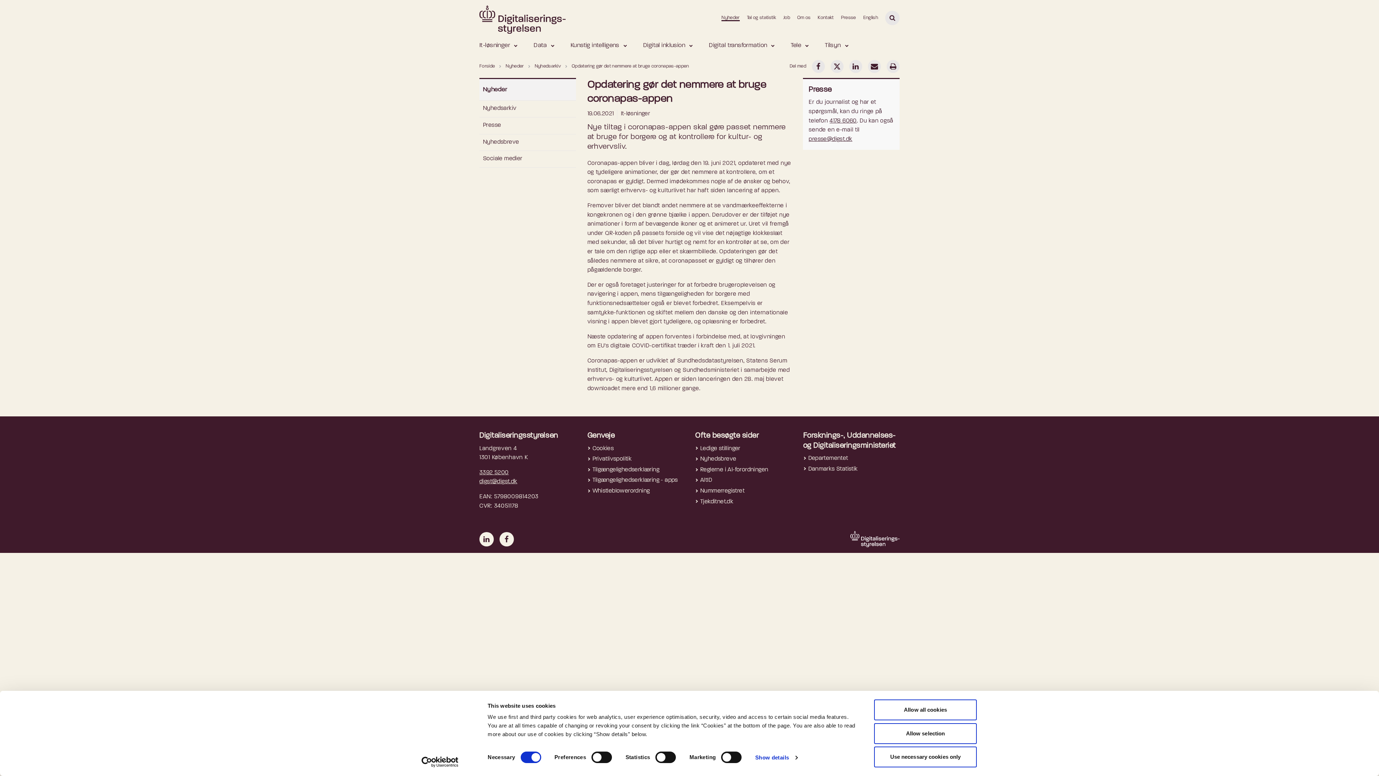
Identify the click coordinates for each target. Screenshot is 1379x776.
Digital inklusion (664, 45)
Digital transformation (738, 45)
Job (786, 17)
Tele (796, 45)
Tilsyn (833, 45)
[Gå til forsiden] (522, 17)
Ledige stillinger (720, 449)
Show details (772, 757)
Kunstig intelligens (595, 45)
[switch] (601, 757)
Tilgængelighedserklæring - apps (635, 480)
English (870, 17)
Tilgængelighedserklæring (626, 470)
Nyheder (730, 17)
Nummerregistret (722, 491)
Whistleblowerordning (621, 491)
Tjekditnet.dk (716, 502)
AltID (706, 480)
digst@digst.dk (498, 482)
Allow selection (925, 733)
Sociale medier (503, 159)
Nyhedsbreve (501, 142)
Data (540, 45)
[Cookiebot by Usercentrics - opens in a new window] (440, 762)
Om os (804, 17)
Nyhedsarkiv (499, 108)
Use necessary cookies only (925, 757)
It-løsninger (494, 45)
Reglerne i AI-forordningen (734, 470)
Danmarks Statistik (833, 469)
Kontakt (826, 17)
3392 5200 (494, 473)
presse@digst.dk (830, 139)
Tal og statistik (761, 17)
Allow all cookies (925, 710)
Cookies (603, 449)
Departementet (828, 458)
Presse (848, 17)
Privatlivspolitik (612, 459)
